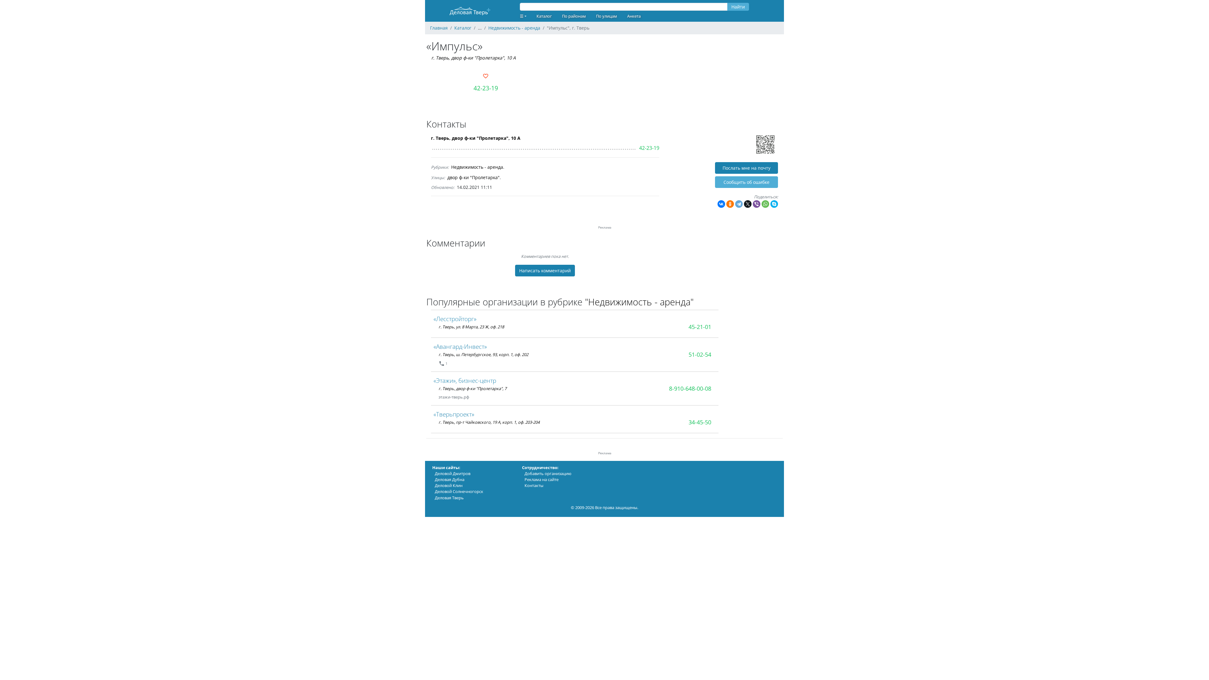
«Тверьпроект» (454, 414)
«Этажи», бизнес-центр (465, 380)
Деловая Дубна (449, 479)
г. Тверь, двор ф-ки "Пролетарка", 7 (473, 388)
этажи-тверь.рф (454, 397)
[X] (748, 204)
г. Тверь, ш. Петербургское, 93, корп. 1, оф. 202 (483, 354)
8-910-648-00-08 (690, 388)
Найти (738, 7)
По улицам (606, 16)
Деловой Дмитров (452, 473)
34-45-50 (700, 422)
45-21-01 (700, 327)
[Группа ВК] (476, 397)
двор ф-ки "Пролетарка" (473, 177)
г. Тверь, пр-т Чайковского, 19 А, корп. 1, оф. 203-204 (489, 422)
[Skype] (774, 204)
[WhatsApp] (765, 204)
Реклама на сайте (542, 479)
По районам (574, 16)
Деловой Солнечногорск (459, 491)
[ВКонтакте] (721, 204)
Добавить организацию (548, 473)
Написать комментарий (545, 271)
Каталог (544, 16)
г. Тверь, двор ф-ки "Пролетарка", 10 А (473, 58)
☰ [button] (522, 16)
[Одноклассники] (730, 204)
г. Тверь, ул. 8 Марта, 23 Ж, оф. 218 (471, 327)
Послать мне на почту (746, 168)
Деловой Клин (449, 485)
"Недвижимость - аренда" (639, 302)
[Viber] (756, 204)
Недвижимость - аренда (477, 167)
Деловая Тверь (449, 498)
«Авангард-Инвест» (460, 346)
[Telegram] (739, 204)
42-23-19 (486, 88)
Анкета (634, 16)
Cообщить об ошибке (746, 182)
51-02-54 (700, 354)
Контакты (534, 485)
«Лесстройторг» (455, 318)
